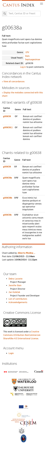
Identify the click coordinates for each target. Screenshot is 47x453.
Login (11, 353)
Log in (23, 67)
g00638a (7, 177)
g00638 (7, 116)
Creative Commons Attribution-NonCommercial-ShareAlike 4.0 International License (22, 335)
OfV (27, 52)
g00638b (7, 198)
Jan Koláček (14, 292)
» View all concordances (13, 81)
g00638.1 (8, 127)
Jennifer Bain (14, 285)
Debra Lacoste (15, 278)
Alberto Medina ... (26, 253)
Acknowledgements (17, 302)
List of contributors (17, 299)
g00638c (7, 215)
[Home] (19, 4)
